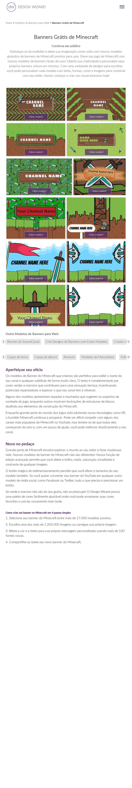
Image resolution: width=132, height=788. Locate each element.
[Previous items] (4, 342)
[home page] (25, 7)
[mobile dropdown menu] (122, 6)
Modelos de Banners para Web (32, 23)
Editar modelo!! (36, 117)
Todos (9, 23)
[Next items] (128, 342)
